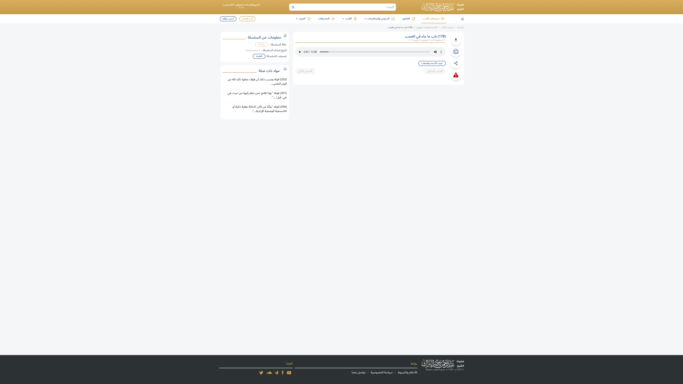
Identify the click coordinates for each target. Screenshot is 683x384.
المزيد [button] (300, 18)
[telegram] (276, 372)
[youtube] (289, 372)
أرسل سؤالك (228, 19)
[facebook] (282, 372)
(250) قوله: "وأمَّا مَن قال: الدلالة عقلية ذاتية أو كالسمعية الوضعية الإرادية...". (259, 109)
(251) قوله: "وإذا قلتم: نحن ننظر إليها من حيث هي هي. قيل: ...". (257, 95)
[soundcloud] (269, 372)
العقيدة (259, 56)
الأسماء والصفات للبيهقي (426, 27)
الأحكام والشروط (407, 372)
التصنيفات (324, 18)
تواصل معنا (358, 372)
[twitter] (261, 372)
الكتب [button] (346, 18)
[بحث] (293, 7)
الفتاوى (406, 18)
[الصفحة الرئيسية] (443, 7)
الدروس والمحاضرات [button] (376, 18)
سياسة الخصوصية (382, 372)
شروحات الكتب (431, 18)
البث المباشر (247, 19)
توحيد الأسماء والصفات (432, 63)
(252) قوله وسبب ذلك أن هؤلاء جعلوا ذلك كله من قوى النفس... (257, 81)
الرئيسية (460, 27)
